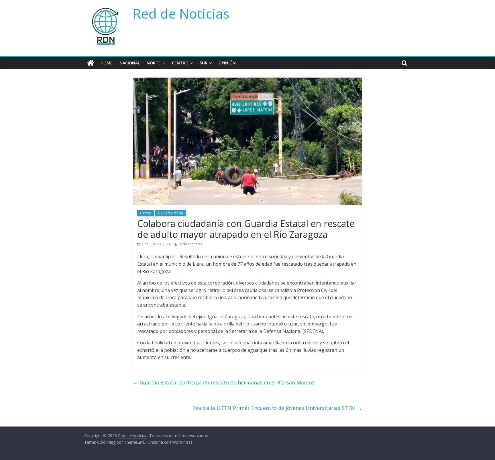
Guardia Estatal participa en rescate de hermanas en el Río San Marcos (224, 382)
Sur (203, 63)
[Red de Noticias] (90, 63)
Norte (154, 63)
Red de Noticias (181, 13)
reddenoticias (190, 244)
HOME (107, 63)
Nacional (129, 63)
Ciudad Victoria (170, 213)
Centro (180, 63)
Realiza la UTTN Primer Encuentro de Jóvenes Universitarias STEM (277, 407)
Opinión (227, 63)
